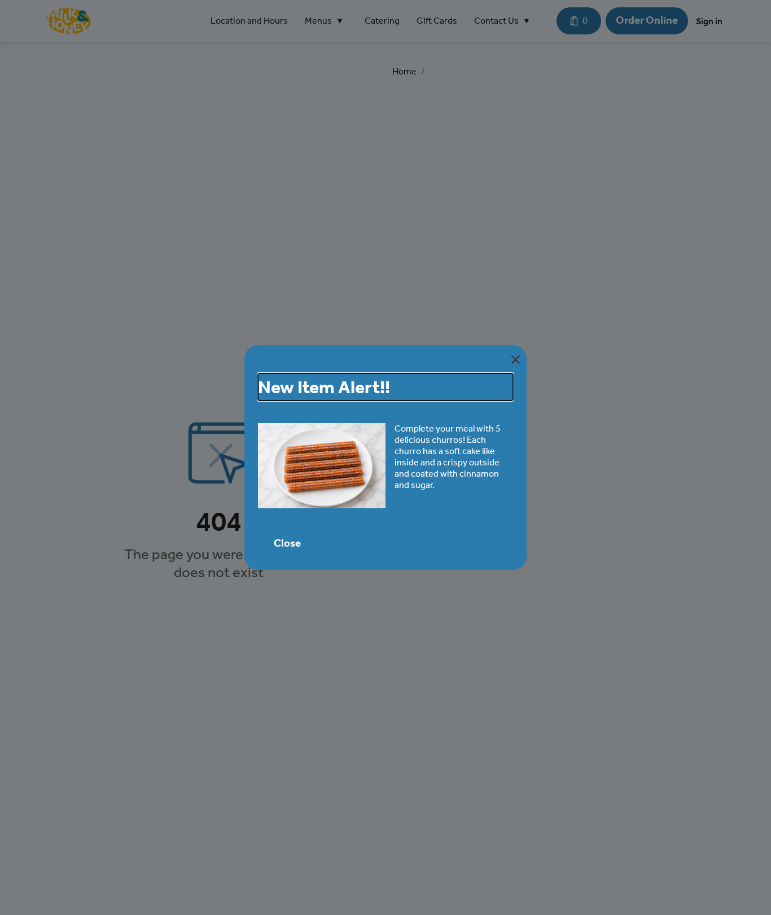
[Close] (516, 360)
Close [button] (287, 543)
